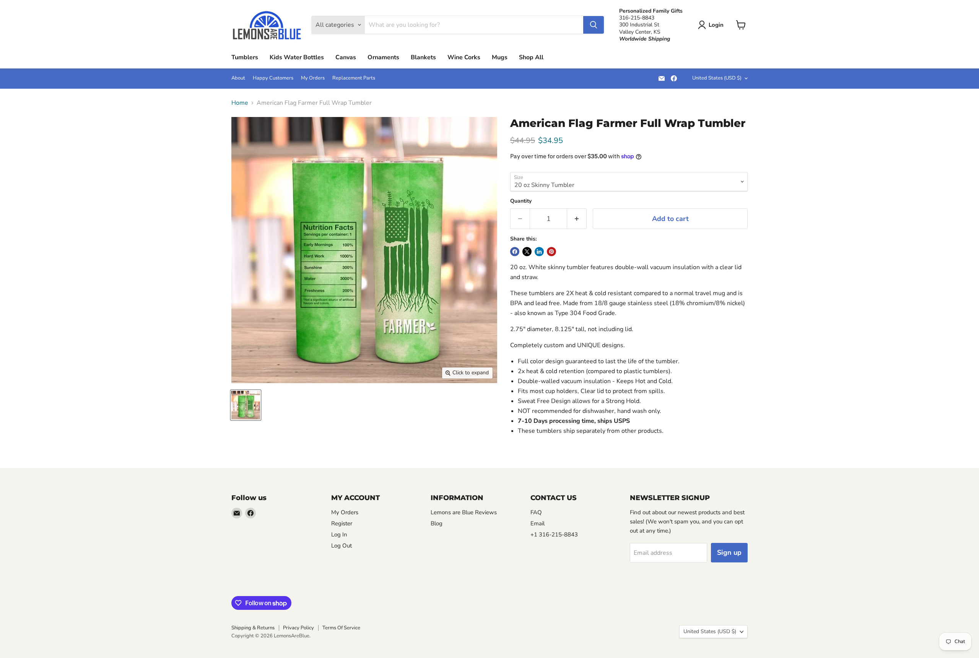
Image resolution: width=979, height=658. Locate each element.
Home (239, 102)
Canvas (345, 57)
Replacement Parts (353, 78)
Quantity (521, 201)
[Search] (593, 25)
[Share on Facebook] (514, 251)
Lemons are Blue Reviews (464, 512)
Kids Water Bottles (297, 57)
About (238, 78)
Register (341, 523)
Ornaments (383, 57)
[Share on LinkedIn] (539, 251)
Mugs (499, 57)
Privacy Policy (298, 627)
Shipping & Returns (253, 627)
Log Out (341, 545)
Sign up (729, 552)
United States (717, 78)
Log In (339, 534)
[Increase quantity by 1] (577, 218)
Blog (436, 523)
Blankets (423, 57)
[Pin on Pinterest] (551, 251)
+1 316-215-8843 (554, 534)
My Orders (313, 78)
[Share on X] (527, 251)
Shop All (531, 57)
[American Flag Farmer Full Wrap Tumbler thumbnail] (246, 405)
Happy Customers (273, 78)
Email (537, 523)
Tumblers (244, 57)
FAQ (536, 512)
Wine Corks (463, 57)
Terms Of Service (341, 627)
